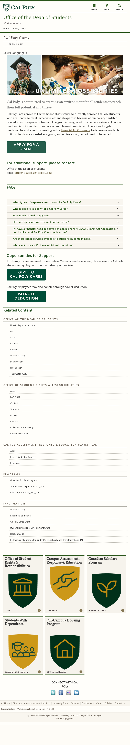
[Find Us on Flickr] (69, 694)
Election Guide (17, 533)
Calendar (74, 703)
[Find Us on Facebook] (61, 694)
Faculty (13, 415)
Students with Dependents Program (27, 486)
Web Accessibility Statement (31, 709)
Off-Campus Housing (56, 672)
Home (6, 28)
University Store (60, 703)
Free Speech (16, 367)
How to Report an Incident (22, 325)
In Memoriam (16, 361)
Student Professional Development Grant (30, 527)
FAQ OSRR (15, 397)
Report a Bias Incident (20, 515)
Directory (17, 703)
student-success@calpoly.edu (33, 173)
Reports (14, 349)
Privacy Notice (8, 709)
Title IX (50, 709)
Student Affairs (11, 23)
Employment (88, 703)
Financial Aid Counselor (75, 130)
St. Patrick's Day (17, 355)
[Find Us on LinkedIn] (77, 694)
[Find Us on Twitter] (53, 694)
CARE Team (52, 610)
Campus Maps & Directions (37, 703)
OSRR (7, 610)
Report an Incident (19, 433)
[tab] (65, 202)
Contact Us (120, 703)
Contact (14, 343)
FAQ (12, 331)
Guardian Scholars (97, 610)
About (13, 337)
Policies (14, 421)
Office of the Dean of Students (37, 17)
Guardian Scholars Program (23, 480)
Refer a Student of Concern (23, 457)
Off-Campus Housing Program (24, 492)
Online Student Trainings (22, 427)
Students (14, 409)
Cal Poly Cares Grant (20, 521)
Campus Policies (104, 703)
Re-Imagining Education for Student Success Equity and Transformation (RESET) (47, 540)
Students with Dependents (17, 672)
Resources (15, 463)
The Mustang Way (18, 373)
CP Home (5, 703)
